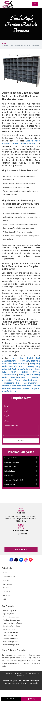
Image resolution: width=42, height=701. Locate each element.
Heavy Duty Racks (10, 458)
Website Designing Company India (25, 683)
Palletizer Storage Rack (11, 620)
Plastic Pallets (9, 475)
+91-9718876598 (21, 534)
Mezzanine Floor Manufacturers (21, 383)
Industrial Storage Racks (11, 632)
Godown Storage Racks (10, 617)
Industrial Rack (9, 471)
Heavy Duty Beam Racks (11, 626)
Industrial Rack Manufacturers (16, 385)
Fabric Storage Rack (9, 635)
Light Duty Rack (8, 614)
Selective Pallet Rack (10, 638)
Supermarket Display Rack (13, 480)
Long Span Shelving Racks (12, 623)
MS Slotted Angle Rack (10, 645)
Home (4, 43)
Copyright (6, 673)
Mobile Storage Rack (10, 642)
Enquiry (32, 699)
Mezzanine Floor (10, 467)
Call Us (11, 699)
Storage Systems (8, 629)
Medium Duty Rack (9, 611)
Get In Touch (21, 549)
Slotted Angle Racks (11, 462)
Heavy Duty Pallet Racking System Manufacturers (21, 372)
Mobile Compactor (10, 484)
